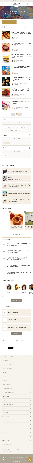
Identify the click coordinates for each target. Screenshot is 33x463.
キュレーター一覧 (5, 449)
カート (27, 3)
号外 (2, 436)
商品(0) (24, 22)
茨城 (4, 130)
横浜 (16, 130)
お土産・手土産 (5, 360)
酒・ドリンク (4, 400)
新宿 (4, 127)
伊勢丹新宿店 (6, 142)
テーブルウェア (5, 412)
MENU (2, 3)
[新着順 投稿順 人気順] (26, 27)
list (14, 347)
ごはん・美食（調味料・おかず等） (9, 392)
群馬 (12, 130)
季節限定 (5, 155)
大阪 (17, 127)
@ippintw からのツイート (7, 444)
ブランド (5, 135)
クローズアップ (5, 420)
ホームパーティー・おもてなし (8, 364)
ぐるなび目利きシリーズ (13, 457)
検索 (30, 3)
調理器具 (3, 408)
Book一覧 (18, 449)
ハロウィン (4, 372)
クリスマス (4, 376)
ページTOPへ (16, 344)
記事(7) (9, 22)
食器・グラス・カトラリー (7, 404)
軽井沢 (25, 127)
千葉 (13, 127)
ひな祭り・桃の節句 (6, 384)
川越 (21, 127)
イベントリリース (5, 432)
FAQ (2, 459)
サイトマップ (26, 457)
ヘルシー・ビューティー (7, 368)
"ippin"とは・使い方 (6, 451)
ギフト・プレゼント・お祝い (8, 356)
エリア (4, 119)
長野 (8, 130)
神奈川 (8, 127)
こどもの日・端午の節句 (7, 388)
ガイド (3, 428)
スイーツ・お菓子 (5, 396)
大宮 (20, 130)
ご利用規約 (21, 457)
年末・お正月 (4, 380)
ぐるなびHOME (4, 457)
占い (2, 424)
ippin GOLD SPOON (6, 440)
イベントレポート (5, 416)
